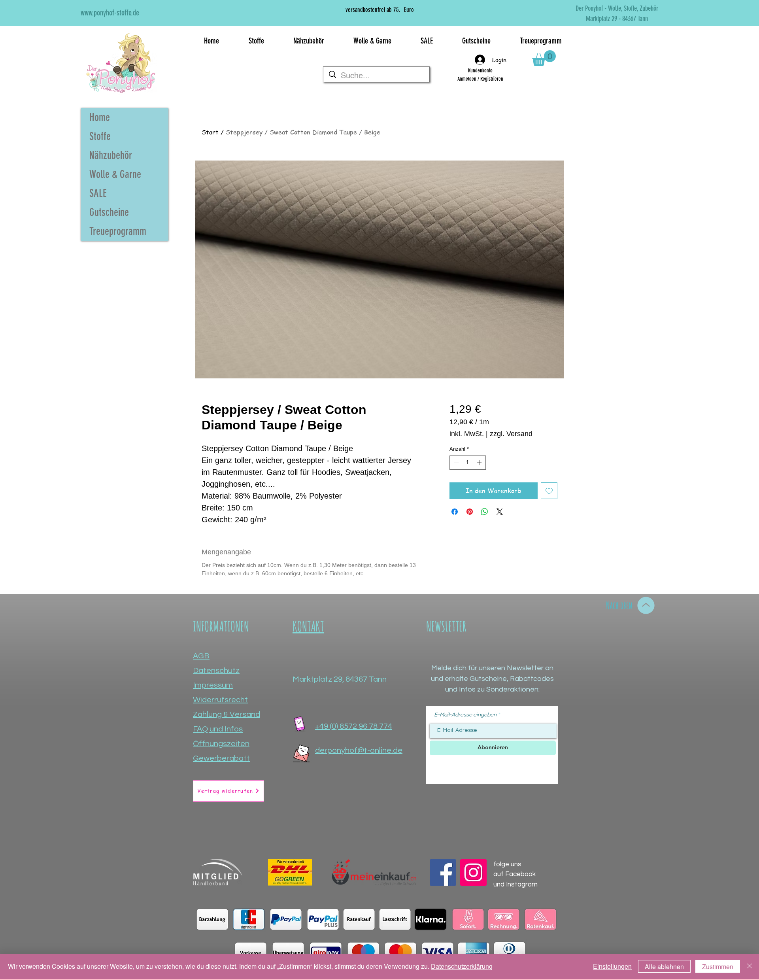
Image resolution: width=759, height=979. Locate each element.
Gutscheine (109, 212)
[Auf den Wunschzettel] (549, 490)
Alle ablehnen (664, 966)
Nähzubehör (110, 155)
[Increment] (480, 462)
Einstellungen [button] (612, 966)
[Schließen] (749, 966)
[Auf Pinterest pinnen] (469, 511)
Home (99, 117)
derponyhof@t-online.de (358, 750)
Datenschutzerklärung (462, 966)
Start (210, 132)
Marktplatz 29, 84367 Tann (340, 679)
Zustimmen (717, 966)
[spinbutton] (467, 462)
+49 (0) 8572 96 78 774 (353, 726)
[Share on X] (499, 511)
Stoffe (100, 136)
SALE (98, 193)
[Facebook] (443, 872)
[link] (544, 58)
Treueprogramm (117, 231)
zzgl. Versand (511, 434)
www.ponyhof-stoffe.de (110, 12)
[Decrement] (455, 462)
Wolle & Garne (115, 174)
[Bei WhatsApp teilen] (484, 511)
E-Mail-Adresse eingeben (465, 715)
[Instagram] (473, 872)
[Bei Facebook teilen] (454, 511)
